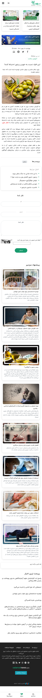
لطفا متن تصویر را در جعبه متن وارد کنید (29, 240)
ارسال (21, 250)
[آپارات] (28, 663)
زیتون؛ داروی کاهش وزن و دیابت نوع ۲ (24, 177)
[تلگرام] (25, 663)
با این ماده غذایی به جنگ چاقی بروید (24, 174)
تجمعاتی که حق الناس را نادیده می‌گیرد (27, 587)
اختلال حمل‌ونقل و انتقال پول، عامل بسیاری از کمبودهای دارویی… (31, 26)
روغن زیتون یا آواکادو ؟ (31, 367)
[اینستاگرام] (22, 663)
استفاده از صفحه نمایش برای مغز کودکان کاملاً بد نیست (21, 478)
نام (21, 202)
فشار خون (5, 123)
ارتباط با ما (26, 648)
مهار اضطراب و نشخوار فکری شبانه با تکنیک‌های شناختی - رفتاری (21, 407)
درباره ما (34, 648)
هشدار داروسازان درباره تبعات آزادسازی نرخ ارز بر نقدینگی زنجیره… (11, 26)
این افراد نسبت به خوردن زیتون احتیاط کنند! (22, 64)
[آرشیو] (13, 663)
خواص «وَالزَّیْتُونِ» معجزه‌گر (28, 181)
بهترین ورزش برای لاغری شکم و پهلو (27, 546)
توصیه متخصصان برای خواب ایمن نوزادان (26, 292)
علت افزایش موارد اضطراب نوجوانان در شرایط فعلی (23, 328)
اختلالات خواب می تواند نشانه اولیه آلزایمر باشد (23, 513)
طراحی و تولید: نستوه (19, 683)
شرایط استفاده (9, 648)
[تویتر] (19, 663)
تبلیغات (18, 648)
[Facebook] (27, 52)
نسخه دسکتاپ (21, 673)
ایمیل (21, 212)
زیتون (24, 162)
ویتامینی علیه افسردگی (32, 600)
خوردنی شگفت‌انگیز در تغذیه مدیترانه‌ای (23, 184)
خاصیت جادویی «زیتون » (28, 187)
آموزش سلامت (32, 59)
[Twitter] (23, 52)
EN (8, 3)
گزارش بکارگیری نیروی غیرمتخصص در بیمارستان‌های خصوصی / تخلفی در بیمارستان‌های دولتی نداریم (22, 608)
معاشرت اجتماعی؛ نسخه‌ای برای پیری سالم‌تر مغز (24, 633)
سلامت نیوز (31, 3)
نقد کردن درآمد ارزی (35, 564)
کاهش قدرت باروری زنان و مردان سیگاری (25, 445)
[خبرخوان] (16, 663)
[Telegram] (18, 52)
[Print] (14, 52)
